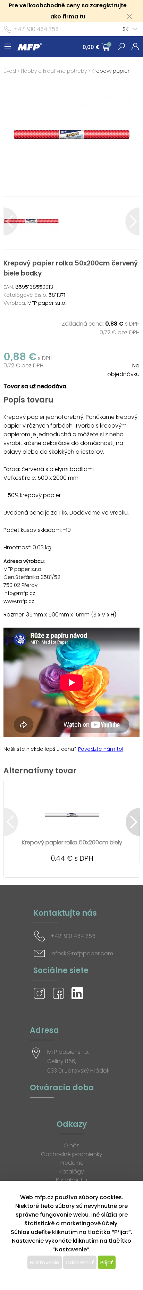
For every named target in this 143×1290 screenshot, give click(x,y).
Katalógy (71, 1172)
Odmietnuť (80, 1262)
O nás (71, 1145)
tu (82, 17)
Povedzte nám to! (100, 748)
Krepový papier (110, 70)
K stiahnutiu (71, 1180)
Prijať (106, 1262)
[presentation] (10, 221)
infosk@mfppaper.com (82, 953)
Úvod (9, 70)
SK (126, 29)
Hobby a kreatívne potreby (54, 70)
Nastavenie (44, 1262)
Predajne (72, 1163)
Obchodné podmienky (71, 1154)
